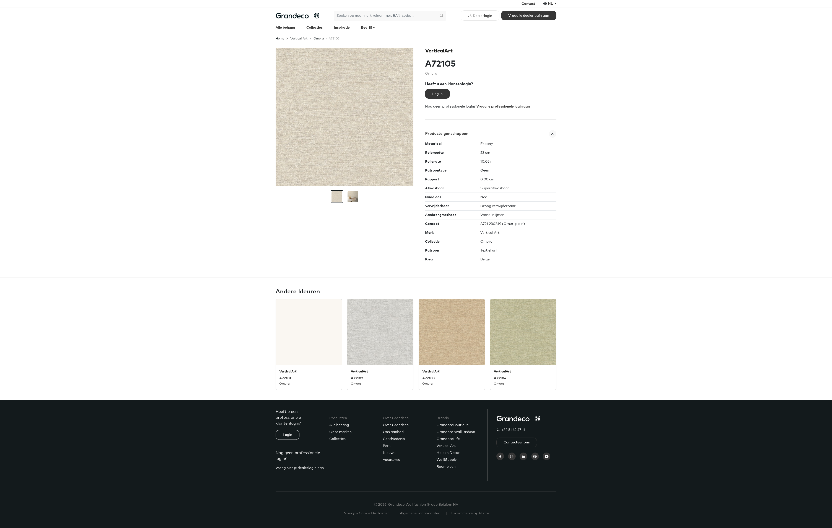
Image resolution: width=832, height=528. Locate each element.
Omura (319, 38)
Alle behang (285, 27)
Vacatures (391, 459)
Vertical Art (298, 38)
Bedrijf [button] (367, 27)
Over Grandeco (396, 425)
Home (280, 38)
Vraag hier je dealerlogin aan (300, 468)
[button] (490, 134)
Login (287, 434)
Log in (437, 94)
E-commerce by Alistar (470, 513)
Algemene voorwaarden (420, 513)
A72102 (357, 378)
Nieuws (389, 452)
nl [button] (551, 3)
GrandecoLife (448, 439)
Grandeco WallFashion (456, 432)
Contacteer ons (517, 442)
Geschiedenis (394, 439)
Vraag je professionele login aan (503, 106)
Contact (528, 3)
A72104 (500, 378)
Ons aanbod (393, 432)
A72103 (428, 378)
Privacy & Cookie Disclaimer (366, 513)
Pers (386, 446)
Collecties (314, 27)
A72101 (285, 378)
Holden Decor (448, 452)
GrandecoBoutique (453, 425)
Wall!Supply (447, 459)
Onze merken (340, 432)
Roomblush (446, 466)
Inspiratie (342, 27)
